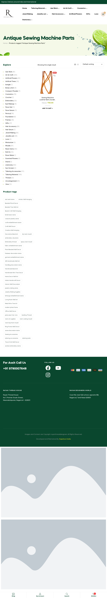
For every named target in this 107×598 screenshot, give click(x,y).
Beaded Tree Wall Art (11, 207)
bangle (8, 84)
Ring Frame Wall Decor (12, 326)
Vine (7, 184)
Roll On (8, 152)
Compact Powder (11, 91)
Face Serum (9, 110)
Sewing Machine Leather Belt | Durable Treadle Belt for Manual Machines (47, 99)
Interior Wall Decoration (12, 284)
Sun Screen (9, 168)
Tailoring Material (38, 8)
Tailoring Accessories (13, 171)
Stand (7, 162)
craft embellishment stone (13, 222)
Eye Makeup (9, 104)
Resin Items (9, 149)
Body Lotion (9, 88)
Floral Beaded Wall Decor (13, 249)
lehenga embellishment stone (14, 296)
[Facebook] (48, 367)
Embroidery (9, 100)
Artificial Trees (10, 81)
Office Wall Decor (10, 311)
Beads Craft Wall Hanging (13, 211)
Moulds (7, 146)
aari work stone (9, 199)
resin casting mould (26, 319)
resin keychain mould (11, 323)
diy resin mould (27, 234)
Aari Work (54, 8)
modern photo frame (11, 307)
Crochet (8, 97)
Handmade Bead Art (11, 269)
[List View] (78, 64)
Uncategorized (11, 181)
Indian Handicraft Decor (12, 280)
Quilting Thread (27, 315)
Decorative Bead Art (11, 234)
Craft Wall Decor (10, 226)
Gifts (88, 14)
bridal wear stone (10, 215)
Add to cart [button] (47, 108)
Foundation (9, 117)
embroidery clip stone (11, 238)
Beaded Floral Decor (11, 203)
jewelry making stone (11, 288)
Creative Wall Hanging (12, 230)
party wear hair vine (11, 315)
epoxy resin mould (26, 242)
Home (24, 8)
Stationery (26, 20)
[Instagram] (48, 374)
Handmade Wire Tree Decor (14, 272)
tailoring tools (26, 338)
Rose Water (9, 155)
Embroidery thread (11, 242)
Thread (8, 178)
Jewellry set (41, 14)
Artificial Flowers (75, 14)
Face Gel (8, 107)
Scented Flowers (11, 158)
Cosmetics (81, 8)
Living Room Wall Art (11, 299)
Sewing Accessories (11, 334)
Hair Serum (9, 129)
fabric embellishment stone (13, 245)
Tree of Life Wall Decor (12, 342)
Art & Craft (67, 8)
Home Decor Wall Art (11, 276)
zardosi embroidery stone (13, 346)
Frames (8, 120)
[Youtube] (58, 367)
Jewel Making (27, 14)
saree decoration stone (12, 330)
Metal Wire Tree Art (11, 303)
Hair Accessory (58, 14)
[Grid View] (75, 64)
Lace (96, 14)
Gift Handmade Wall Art (12, 261)
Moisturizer (9, 142)
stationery (9, 165)
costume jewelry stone (12, 218)
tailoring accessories (11, 338)
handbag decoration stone (13, 265)
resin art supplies (10, 319)
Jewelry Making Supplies (12, 292)
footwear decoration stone (13, 253)
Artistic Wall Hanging (25, 199)
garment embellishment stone (14, 257)
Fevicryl (8, 113)
